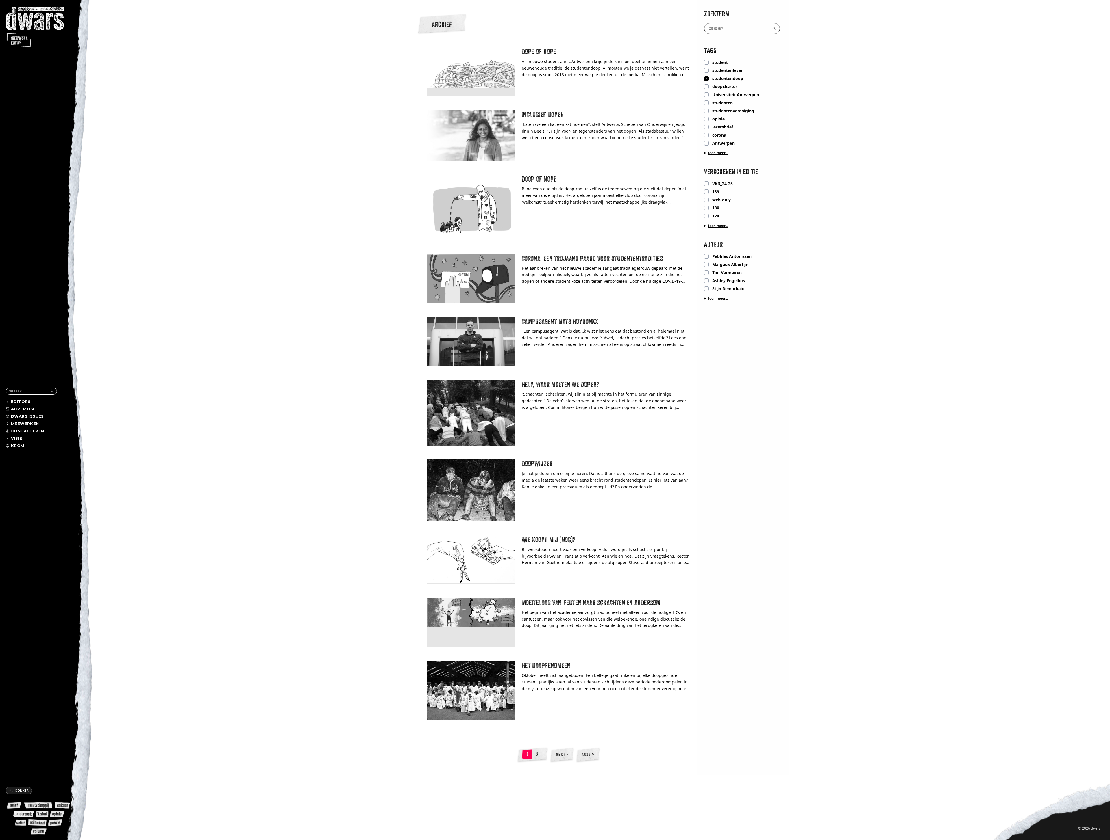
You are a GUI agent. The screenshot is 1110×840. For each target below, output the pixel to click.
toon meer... (718, 153)
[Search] (52, 391)
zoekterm (717, 14)
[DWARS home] (40, 27)
